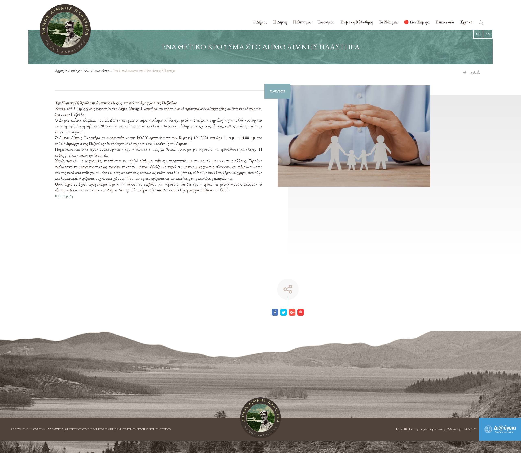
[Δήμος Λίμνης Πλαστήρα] (65, 29)
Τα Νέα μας (388, 22)
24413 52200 (469, 429)
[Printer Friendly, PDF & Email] (464, 72)
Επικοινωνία (445, 22)
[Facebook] (275, 312)
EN (487, 34)
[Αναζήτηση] (481, 23)
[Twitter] (283, 312)
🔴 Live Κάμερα (417, 22)
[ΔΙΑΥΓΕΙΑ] (500, 429)
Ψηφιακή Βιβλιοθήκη (356, 22)
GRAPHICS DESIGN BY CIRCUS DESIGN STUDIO (143, 429)
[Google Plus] (292, 312)
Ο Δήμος (260, 22)
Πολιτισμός (302, 22)
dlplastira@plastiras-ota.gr (433, 429)
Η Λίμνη (280, 22)
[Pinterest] (300, 312)
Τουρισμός (325, 22)
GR (478, 34)
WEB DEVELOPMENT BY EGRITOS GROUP (89, 429)
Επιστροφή (65, 196)
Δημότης (73, 70)
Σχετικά (466, 22)
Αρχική (59, 70)
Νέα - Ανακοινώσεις (96, 70)
